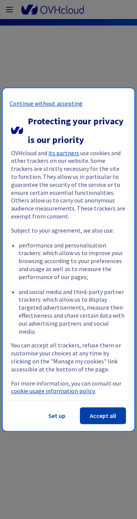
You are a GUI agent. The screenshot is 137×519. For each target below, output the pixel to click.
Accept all (103, 415)
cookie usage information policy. (53, 391)
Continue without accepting (46, 103)
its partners (63, 153)
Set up (56, 415)
